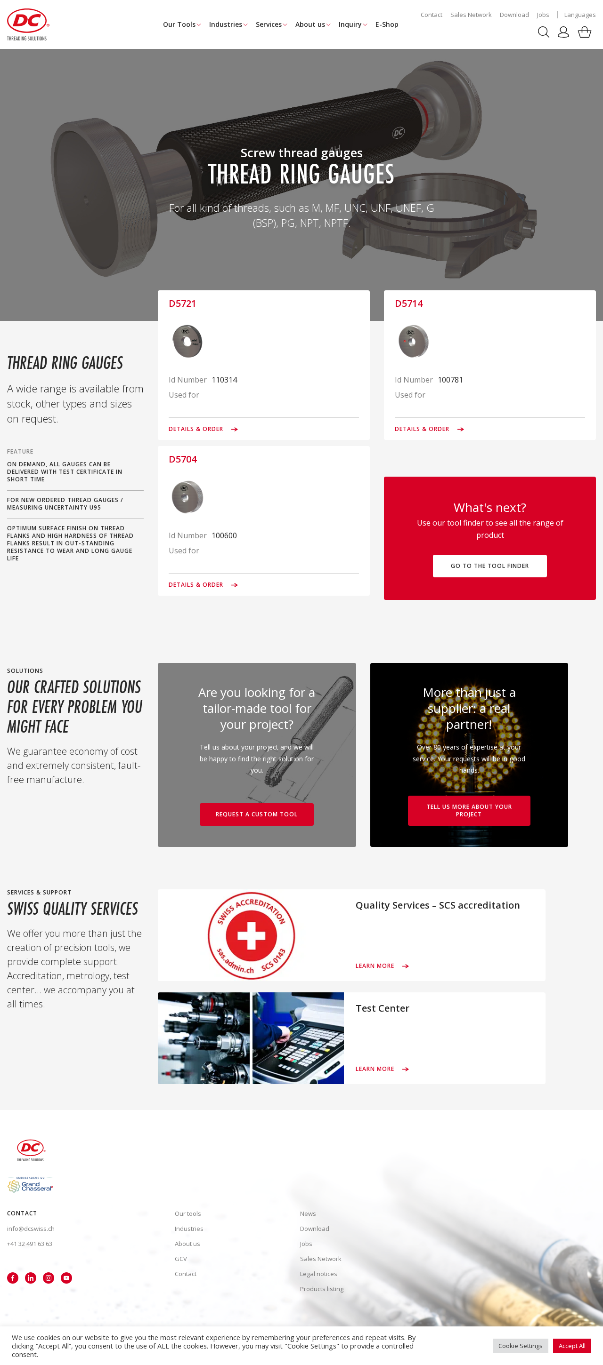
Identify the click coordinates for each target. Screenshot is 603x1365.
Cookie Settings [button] (520, 1345)
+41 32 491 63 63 (29, 1243)
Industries (225, 24)
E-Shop (387, 24)
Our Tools (179, 24)
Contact (431, 14)
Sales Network (471, 14)
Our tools (188, 1213)
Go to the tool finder (490, 566)
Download (514, 14)
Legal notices (318, 1273)
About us (310, 24)
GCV (181, 1258)
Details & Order (197, 429)
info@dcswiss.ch (31, 1228)
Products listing (321, 1289)
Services (269, 24)
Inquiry (350, 24)
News (308, 1213)
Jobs (543, 14)
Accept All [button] (572, 1345)
